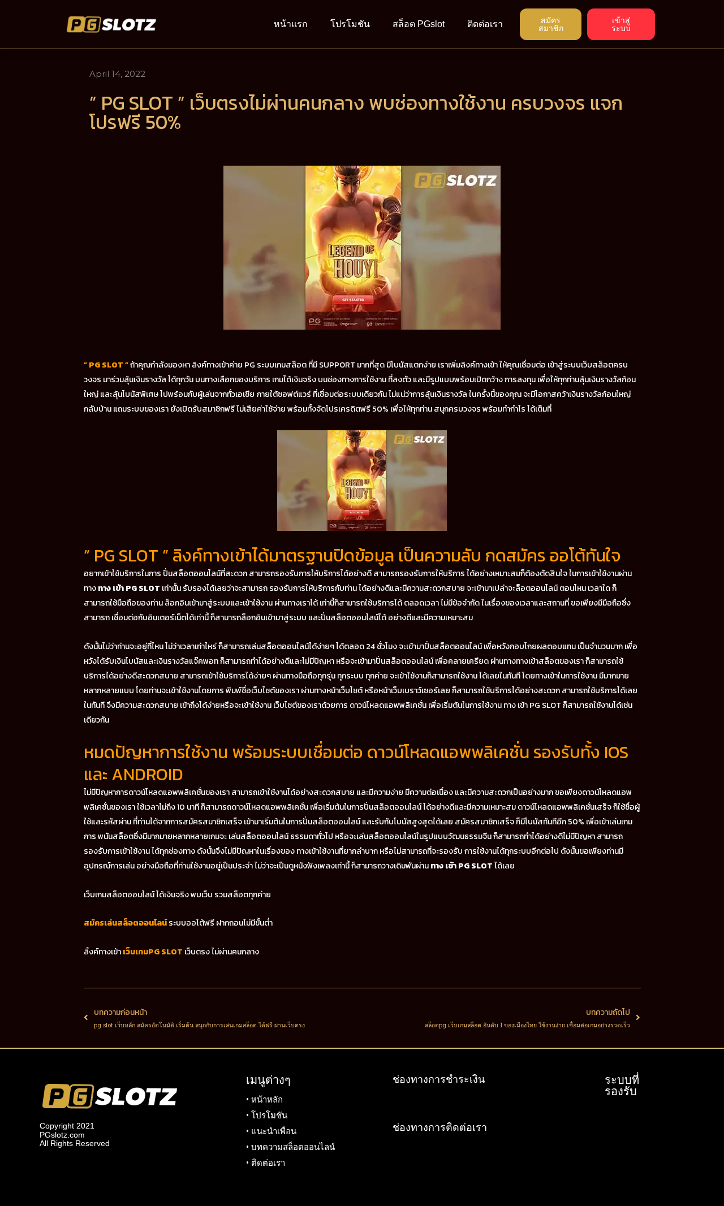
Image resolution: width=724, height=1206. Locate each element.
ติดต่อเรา (485, 24)
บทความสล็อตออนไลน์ (293, 1147)
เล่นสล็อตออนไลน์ (258, 836)
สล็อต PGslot (419, 24)
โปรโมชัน (350, 24)
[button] (550, 24)
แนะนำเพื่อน (273, 1131)
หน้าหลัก (267, 1100)
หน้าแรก (291, 24)
